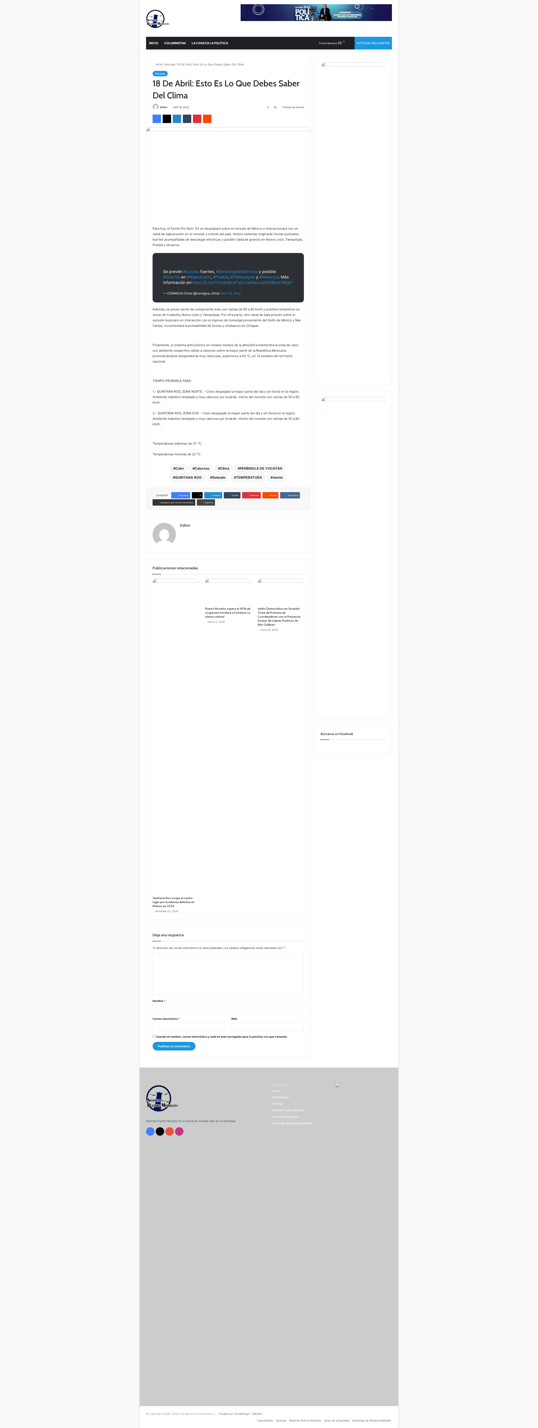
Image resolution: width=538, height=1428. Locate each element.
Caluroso (202, 468)
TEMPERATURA (249, 477)
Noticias (170, 64)
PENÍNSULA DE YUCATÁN (261, 468)
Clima (224, 468)
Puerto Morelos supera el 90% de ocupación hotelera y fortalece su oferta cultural (227, 613)
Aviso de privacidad (285, 1116)
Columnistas (280, 1097)
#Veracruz (269, 277)
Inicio (158, 64)
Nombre (159, 1001)
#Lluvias (191, 271)
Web (234, 1018)
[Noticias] (157, 18)
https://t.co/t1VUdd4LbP (214, 282)
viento (278, 477)
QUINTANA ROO (188, 477)
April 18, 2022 (230, 293)
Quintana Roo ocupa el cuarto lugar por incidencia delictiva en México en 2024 (173, 902)
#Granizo (171, 277)
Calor (179, 468)
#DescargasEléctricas (237, 271)
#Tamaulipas (243, 277)
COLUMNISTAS (175, 43)
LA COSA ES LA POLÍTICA (210, 43)
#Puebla (220, 277)
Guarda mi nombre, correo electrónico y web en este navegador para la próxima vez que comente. (222, 1036)
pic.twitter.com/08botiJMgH (265, 282)
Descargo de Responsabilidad (292, 1123)
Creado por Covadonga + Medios (240, 1413)
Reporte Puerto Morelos (288, 1110)
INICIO (153, 43)
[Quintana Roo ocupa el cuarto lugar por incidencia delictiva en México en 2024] (176, 736)
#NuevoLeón (199, 277)
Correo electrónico (166, 1018)
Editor (163, 107)
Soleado (218, 477)
